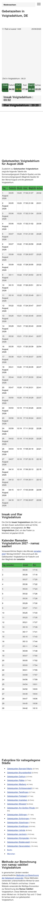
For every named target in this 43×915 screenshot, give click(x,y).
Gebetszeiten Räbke (15, 780)
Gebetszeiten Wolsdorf (16, 803)
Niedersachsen (10, 4)
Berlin (9, 849)
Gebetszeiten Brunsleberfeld (19, 772)
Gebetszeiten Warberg (16, 784)
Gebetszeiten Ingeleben (17, 800)
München (11, 853)
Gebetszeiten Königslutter (18, 838)
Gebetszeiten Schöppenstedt (19, 788)
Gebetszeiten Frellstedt (17, 796)
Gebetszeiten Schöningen (18, 818)
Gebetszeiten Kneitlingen (18, 826)
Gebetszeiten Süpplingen (18, 822)
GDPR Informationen (10, 911)
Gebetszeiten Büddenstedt (18, 842)
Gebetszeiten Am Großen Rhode (21, 807)
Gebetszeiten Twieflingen (18, 792)
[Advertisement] (21, 55)
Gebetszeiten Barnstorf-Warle (19, 768)
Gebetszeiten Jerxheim (17, 834)
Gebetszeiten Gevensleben (18, 846)
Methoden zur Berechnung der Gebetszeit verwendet (20, 876)
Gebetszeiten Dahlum (16, 776)
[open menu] (39, 4)
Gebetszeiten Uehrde (16, 830)
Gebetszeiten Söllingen (17, 814)
